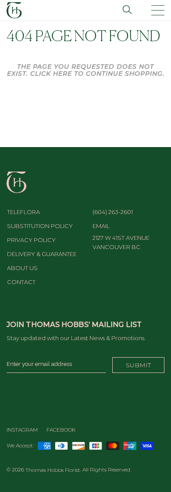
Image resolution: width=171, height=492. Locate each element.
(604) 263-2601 (113, 211)
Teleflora (23, 211)
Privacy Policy (31, 239)
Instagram (22, 429)
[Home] (14, 10)
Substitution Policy (40, 225)
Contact (21, 281)
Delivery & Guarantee (42, 253)
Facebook (60, 429)
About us (22, 267)
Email (101, 225)
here (62, 73)
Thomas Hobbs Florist (52, 470)
